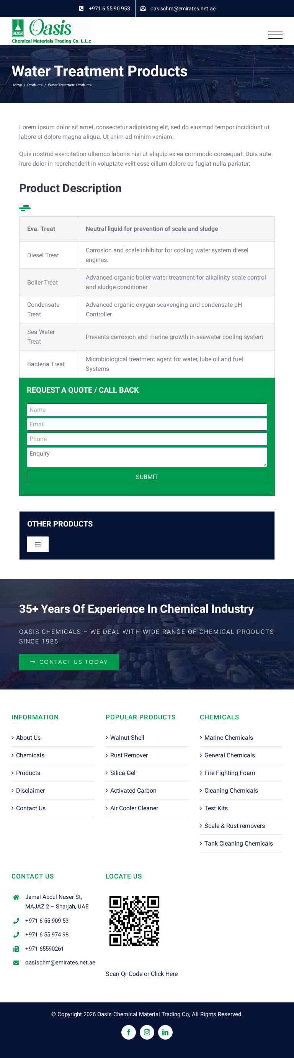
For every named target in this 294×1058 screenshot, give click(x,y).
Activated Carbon (133, 790)
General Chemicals (229, 755)
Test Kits (216, 808)
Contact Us (31, 808)
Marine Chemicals (228, 737)
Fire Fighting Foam (229, 773)
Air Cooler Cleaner (134, 808)
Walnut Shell (127, 737)
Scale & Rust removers (234, 825)
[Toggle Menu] (276, 35)
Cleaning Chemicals (231, 790)
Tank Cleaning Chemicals (238, 843)
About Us (28, 737)
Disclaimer (30, 790)
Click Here (164, 973)
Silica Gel (123, 773)
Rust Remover (129, 755)
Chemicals (30, 755)
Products (28, 773)
